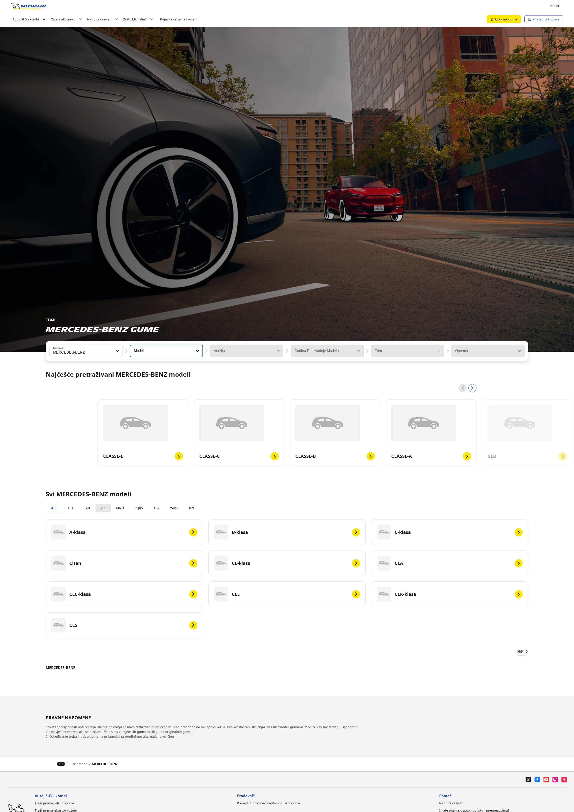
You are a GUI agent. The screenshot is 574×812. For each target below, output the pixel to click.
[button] (117, 351)
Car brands (78, 764)
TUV (156, 508)
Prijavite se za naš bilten (178, 19)
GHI (87, 508)
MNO (120, 508)
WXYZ (174, 508)
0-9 (191, 508)
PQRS (139, 508)
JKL (103, 508)
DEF (71, 508)
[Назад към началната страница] (29, 6)
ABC (54, 508)
